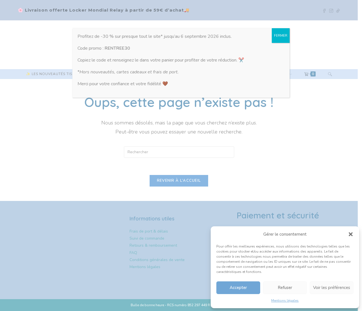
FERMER (280, 35)
